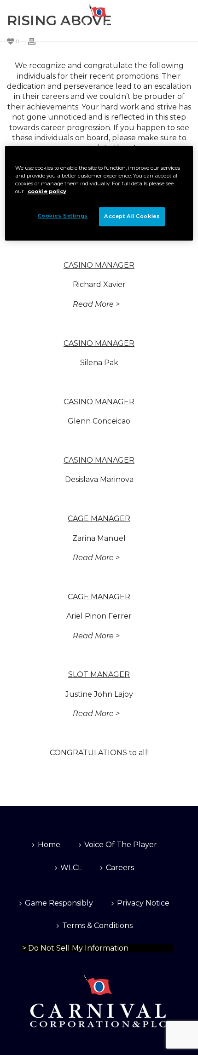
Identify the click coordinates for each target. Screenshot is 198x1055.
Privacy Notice (143, 903)
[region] (99, 193)
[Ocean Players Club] (99, 20)
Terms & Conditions (97, 925)
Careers (120, 867)
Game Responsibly (59, 903)
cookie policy (47, 191)
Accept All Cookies (132, 216)
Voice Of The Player (120, 844)
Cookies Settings (47, 946)
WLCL (71, 867)
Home (49, 844)
